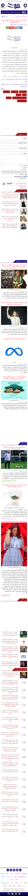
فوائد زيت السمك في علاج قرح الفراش (10, 771)
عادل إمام (21, 64)
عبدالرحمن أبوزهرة (22, 100)
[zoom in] (2, 16)
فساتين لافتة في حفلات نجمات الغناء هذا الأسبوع (14, 521)
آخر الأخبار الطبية (6, 595)
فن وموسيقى (24, 16)
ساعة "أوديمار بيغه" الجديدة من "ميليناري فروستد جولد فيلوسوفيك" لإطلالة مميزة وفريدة (10, 758)
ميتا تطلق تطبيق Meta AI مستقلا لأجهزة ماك (14, 338)
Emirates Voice (14, 91)
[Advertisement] (14, 117)
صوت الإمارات (23, 91)
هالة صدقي (19, 51)
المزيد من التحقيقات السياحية (8, 480)
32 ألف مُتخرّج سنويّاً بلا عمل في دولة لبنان (10, 831)
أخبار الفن (18, 94)
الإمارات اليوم (6, 91)
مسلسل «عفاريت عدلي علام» (19, 97)
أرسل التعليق (23, 187)
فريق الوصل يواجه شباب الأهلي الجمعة (10, 801)
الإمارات (24, 94)
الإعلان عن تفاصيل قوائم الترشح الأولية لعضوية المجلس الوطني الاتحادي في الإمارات (10, 691)
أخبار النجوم (17, 16)
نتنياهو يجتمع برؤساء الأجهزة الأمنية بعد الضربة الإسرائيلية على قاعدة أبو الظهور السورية (9, 650)
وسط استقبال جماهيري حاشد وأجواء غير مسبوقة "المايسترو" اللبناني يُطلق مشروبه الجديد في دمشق (14, 266)
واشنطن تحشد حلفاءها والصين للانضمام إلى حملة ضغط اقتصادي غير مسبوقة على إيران (10, 665)
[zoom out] (7, 16)
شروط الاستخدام (23, 169)
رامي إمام (8, 97)
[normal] (4, 16)
